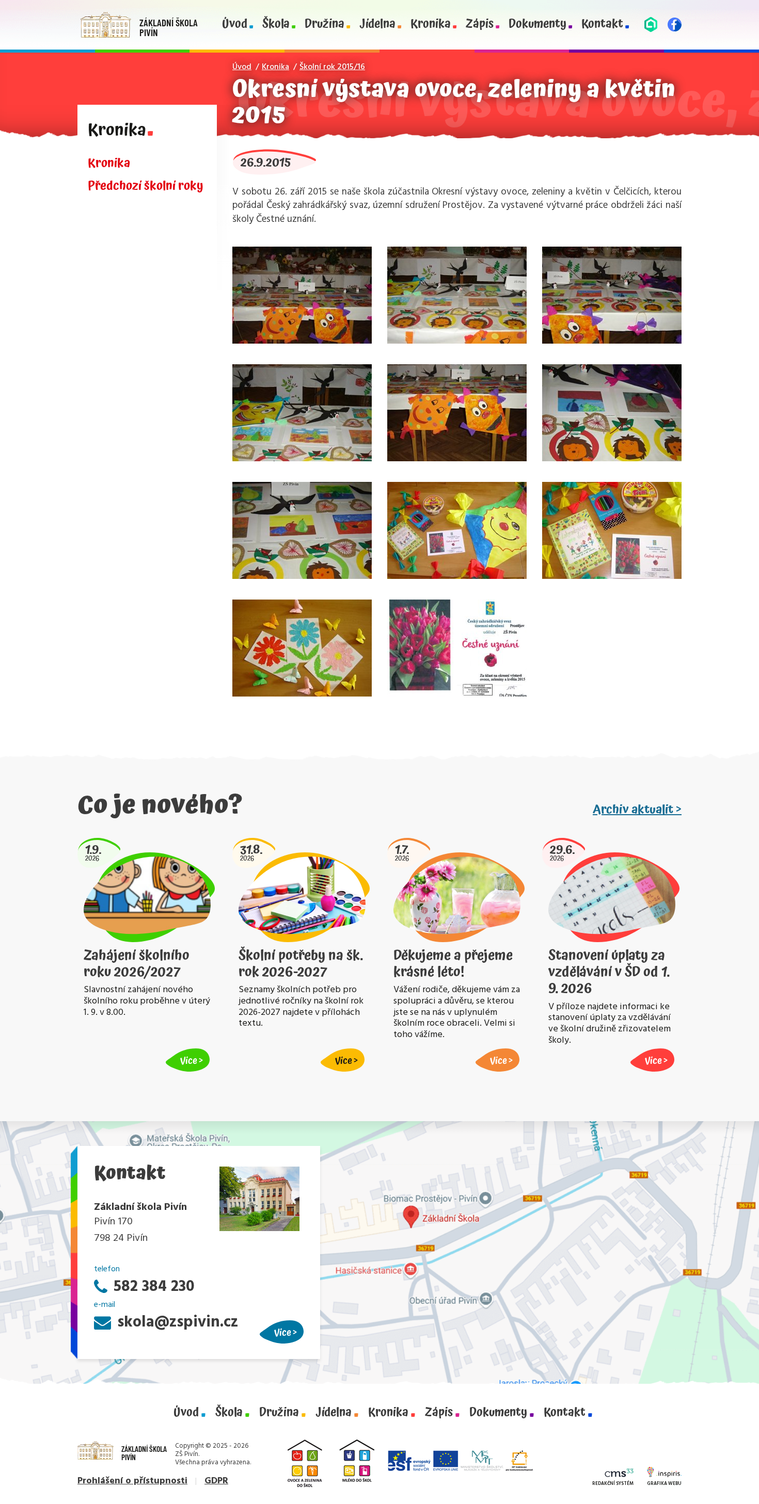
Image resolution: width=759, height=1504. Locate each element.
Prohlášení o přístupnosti (132, 1481)
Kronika (430, 24)
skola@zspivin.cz (177, 1322)
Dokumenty (537, 24)
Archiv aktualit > (637, 809)
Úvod (234, 24)
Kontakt (602, 24)
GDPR (216, 1481)
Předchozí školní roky (145, 186)
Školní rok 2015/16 (332, 67)
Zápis (480, 24)
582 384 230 (154, 1287)
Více (282, 1332)
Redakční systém (613, 1483)
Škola (276, 24)
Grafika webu (664, 1483)
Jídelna (377, 24)
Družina (324, 24)
